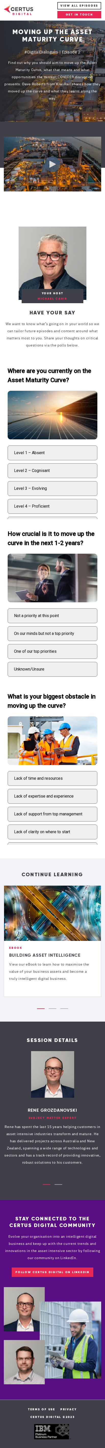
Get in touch (79, 14)
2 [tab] (52, 1008)
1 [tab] (41, 1008)
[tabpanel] (52, 941)
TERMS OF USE (41, 1409)
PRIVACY (68, 1409)
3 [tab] (64, 1008)
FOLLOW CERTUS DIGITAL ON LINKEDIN (52, 1272)
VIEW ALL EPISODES (79, 5)
